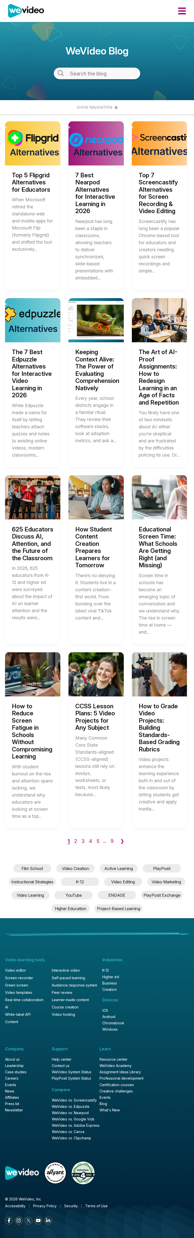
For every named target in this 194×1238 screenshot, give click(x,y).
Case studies (16, 1072)
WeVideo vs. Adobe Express (76, 1125)
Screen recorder (19, 978)
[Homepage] (26, 11)
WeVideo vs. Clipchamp (71, 1138)
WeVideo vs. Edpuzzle (70, 1107)
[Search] (61, 73)
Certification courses (117, 1085)
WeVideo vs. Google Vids (73, 1119)
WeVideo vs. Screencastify (74, 1100)
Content (11, 1022)
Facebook (9, 1220)
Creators (109, 990)
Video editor (15, 970)
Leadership (14, 1066)
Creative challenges (116, 1091)
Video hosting (63, 1014)
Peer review (62, 993)
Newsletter (14, 1110)
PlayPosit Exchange (161, 895)
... (104, 841)
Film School (32, 868)
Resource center (114, 1059)
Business (109, 983)
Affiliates (12, 1097)
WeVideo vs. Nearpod (70, 1113)
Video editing (123, 882)
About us (12, 1059)
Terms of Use (96, 1206)
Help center (61, 1059)
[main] (97, 461)
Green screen (16, 985)
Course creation (65, 1007)
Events (10, 1085)
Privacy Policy (45, 1206)
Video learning (30, 895)
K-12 (80, 882)
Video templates (18, 993)
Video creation (75, 868)
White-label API (18, 1014)
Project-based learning (118, 908)
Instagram (18, 1220)
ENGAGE (116, 895)
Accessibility (15, 1206)
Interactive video (66, 970)
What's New (110, 1110)
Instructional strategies (32, 882)
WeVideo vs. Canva (68, 1132)
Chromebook (113, 1023)
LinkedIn (48, 1220)
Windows (110, 1029)
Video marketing (166, 882)
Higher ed (110, 977)
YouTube (73, 895)
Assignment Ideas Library (120, 1072)
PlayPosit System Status (71, 1078)
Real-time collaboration (24, 1000)
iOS (105, 1010)
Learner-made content (70, 1000)
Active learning (118, 868)
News (9, 1091)
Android (108, 1017)
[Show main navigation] (182, 11)
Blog (103, 1104)
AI (6, 1007)
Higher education (70, 908)
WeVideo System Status (71, 1072)
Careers (11, 1078)
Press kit (12, 1104)
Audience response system (74, 985)
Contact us (60, 1066)
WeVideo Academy (116, 1066)
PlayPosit (162, 868)
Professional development (121, 1078)
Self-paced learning (68, 978)
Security (71, 1206)
